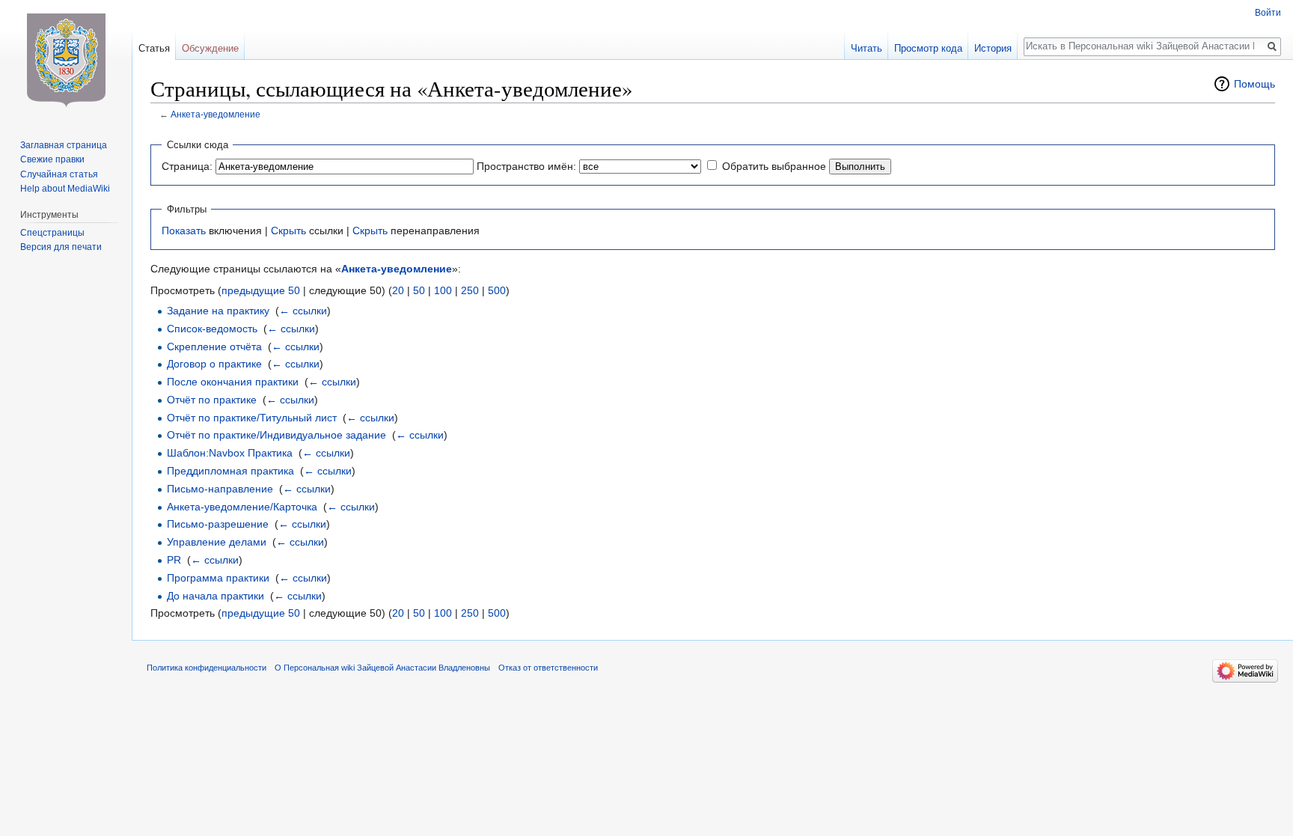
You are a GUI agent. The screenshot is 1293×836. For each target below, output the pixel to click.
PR (174, 560)
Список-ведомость (212, 329)
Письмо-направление (220, 489)
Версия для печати (61, 247)
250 (470, 290)
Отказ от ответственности (548, 667)
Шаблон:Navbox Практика (230, 453)
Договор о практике (214, 364)
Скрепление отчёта (214, 347)
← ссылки (303, 311)
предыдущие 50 (260, 290)
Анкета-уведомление (215, 114)
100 (443, 290)
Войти (1268, 12)
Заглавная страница (63, 145)
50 (419, 290)
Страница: (187, 166)
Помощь (1254, 84)
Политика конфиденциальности (206, 667)
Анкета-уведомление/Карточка (242, 507)
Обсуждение (210, 48)
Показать (184, 231)
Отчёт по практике (212, 400)
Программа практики (218, 578)
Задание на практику (218, 311)
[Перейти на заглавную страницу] (66, 60)
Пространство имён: (526, 166)
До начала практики (215, 596)
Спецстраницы (52, 233)
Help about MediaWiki (65, 188)
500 (497, 290)
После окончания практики (233, 382)
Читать (866, 48)
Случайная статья (59, 174)
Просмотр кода (928, 48)
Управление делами (216, 542)
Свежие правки (52, 159)
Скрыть (288, 231)
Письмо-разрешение (218, 524)
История (993, 48)
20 (398, 290)
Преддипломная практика (230, 471)
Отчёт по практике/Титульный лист (252, 418)
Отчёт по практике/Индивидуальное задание (276, 435)
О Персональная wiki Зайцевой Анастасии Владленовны (382, 667)
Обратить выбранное (774, 166)
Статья (154, 48)
